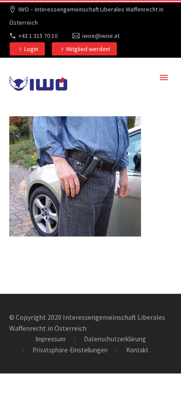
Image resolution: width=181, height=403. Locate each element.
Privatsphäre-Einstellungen (70, 350)
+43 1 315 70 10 (38, 36)
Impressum (50, 339)
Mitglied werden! (88, 49)
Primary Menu (164, 77)
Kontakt (137, 350)
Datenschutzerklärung (115, 339)
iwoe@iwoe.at (100, 36)
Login (31, 49)
